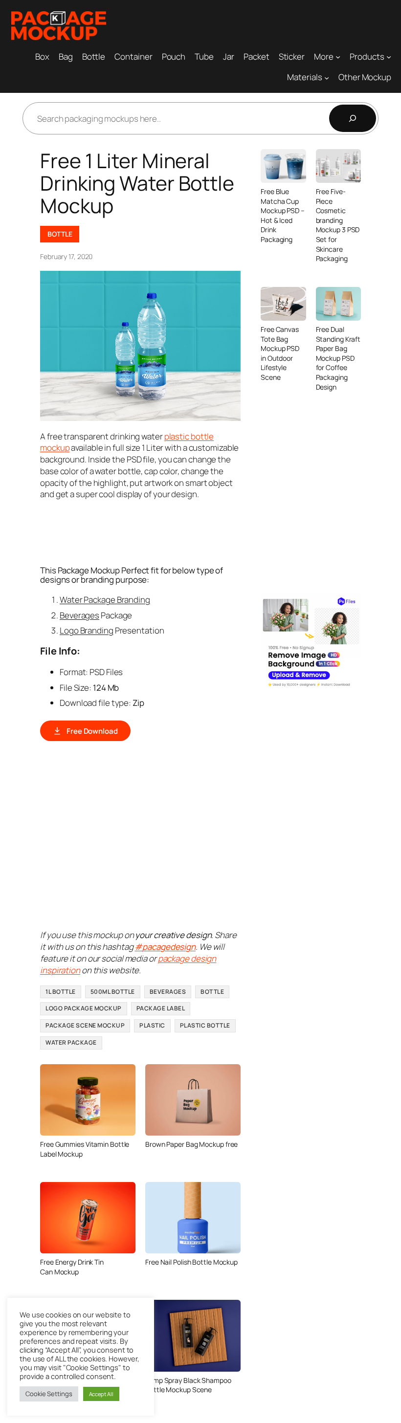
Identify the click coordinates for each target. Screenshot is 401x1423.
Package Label (160, 1008)
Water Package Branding (105, 599)
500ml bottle (112, 991)
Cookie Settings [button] (48, 1393)
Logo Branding (86, 630)
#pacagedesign (165, 946)
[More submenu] (337, 56)
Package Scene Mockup (85, 1025)
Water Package (71, 1042)
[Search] (352, 118)
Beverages (79, 615)
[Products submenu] (388, 56)
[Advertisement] (218, 531)
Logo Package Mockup (83, 1008)
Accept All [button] (101, 1394)
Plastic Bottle (205, 1025)
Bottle (59, 234)
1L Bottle (60, 991)
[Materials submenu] (326, 77)
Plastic (152, 1025)
